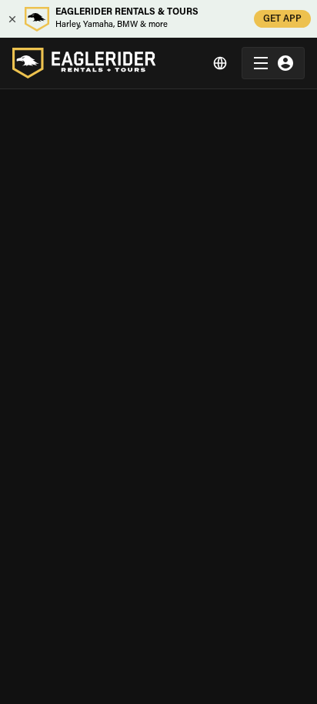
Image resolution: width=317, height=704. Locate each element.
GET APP (282, 19)
